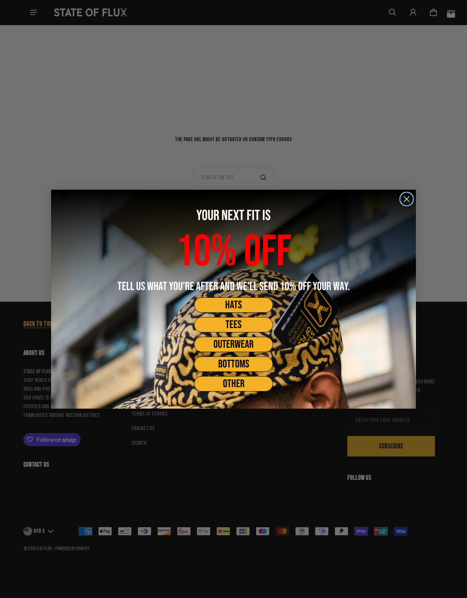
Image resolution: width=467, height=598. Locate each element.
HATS (233, 305)
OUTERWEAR (233, 344)
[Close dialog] (406, 199)
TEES (233, 324)
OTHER (233, 383)
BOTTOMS (233, 364)
